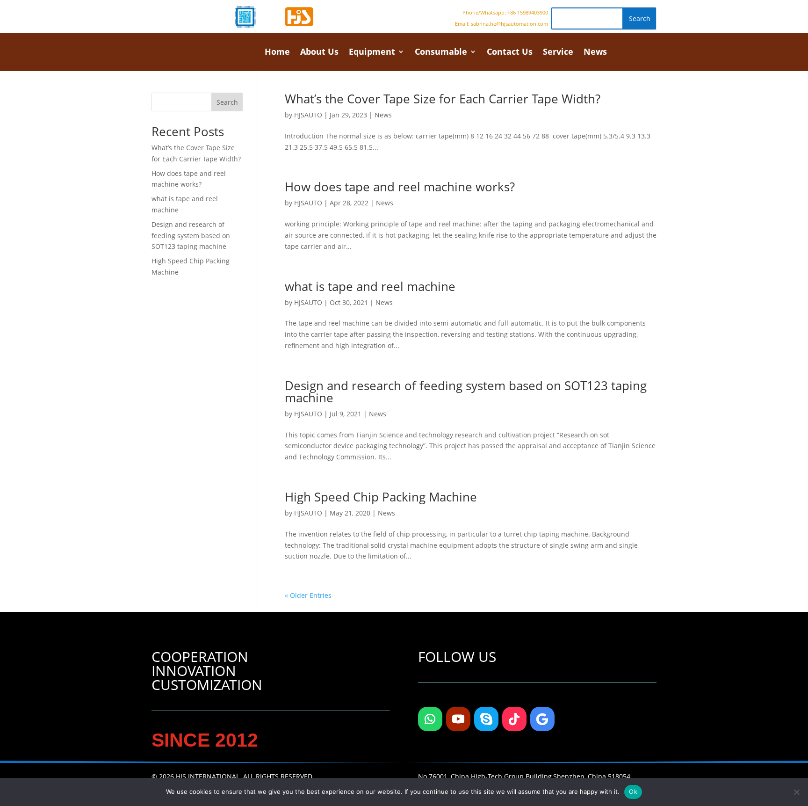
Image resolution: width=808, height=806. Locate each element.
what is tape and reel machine (370, 286)
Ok (633, 791)
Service (558, 52)
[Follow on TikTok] (514, 719)
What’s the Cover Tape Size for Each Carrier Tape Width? (442, 98)
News (595, 52)
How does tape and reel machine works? (400, 186)
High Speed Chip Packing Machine (381, 496)
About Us (319, 52)
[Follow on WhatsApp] (430, 719)
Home (277, 52)
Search (227, 102)
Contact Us (510, 52)
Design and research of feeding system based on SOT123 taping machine (466, 391)
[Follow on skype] (486, 719)
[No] (796, 792)
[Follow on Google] (542, 719)
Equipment (372, 52)
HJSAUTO (308, 114)
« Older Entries (308, 595)
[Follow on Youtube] (458, 719)
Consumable (441, 52)
